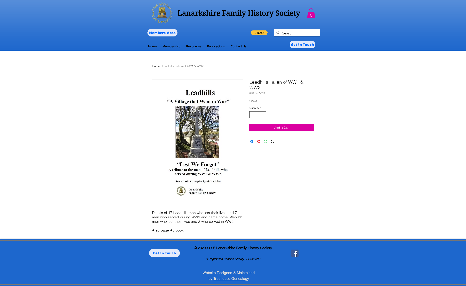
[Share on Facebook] (252, 141)
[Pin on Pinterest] (258, 141)
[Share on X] (272, 141)
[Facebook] (295, 253)
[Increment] (263, 115)
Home (156, 66)
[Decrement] (252, 115)
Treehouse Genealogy (231, 278)
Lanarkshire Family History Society (238, 13)
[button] (311, 13)
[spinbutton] (257, 115)
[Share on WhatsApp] (265, 141)
